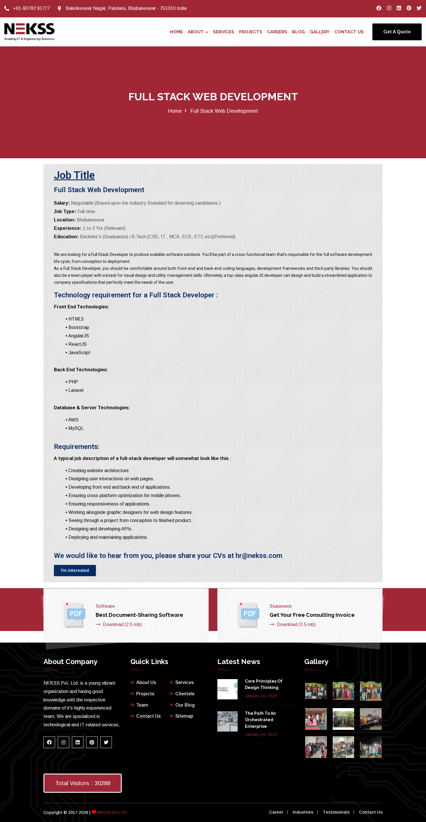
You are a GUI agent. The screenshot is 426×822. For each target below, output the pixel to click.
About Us (146, 682)
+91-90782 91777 (31, 8)
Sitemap (184, 716)
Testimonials (336, 812)
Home (176, 31)
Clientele (184, 693)
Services (223, 31)
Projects (250, 31)
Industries (303, 812)
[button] (75, 570)
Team (142, 705)
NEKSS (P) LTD (111, 812)
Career (276, 812)
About (196, 31)
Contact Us (349, 31)
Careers (277, 31)
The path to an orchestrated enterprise (260, 720)
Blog (298, 31)
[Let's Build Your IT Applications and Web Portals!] (29, 31)
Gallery (319, 31)
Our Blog (185, 705)
